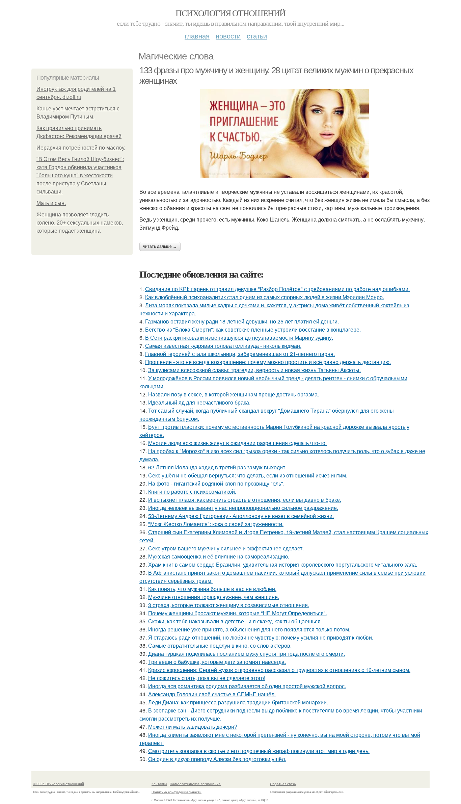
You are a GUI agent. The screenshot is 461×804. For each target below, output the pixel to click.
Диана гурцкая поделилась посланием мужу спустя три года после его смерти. (246, 653)
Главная (197, 36)
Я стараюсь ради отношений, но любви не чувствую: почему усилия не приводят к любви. (260, 637)
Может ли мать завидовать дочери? (192, 726)
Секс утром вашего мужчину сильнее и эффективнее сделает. (226, 548)
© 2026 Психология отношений (58, 783)
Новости (228, 36)
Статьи (257, 36)
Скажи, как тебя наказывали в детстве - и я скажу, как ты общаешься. (235, 621)
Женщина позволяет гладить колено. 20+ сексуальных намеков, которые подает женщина (79, 223)
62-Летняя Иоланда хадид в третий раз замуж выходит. (217, 467)
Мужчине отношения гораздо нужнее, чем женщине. (213, 597)
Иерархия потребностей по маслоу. (80, 148)
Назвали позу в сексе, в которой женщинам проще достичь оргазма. (233, 394)
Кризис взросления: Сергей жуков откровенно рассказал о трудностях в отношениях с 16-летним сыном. (279, 670)
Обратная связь (283, 783)
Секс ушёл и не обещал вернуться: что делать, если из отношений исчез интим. (247, 475)
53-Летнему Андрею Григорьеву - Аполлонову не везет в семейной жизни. (241, 516)
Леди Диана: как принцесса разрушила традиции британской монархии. (238, 702)
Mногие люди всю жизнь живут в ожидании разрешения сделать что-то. (237, 443)
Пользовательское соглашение (195, 783)
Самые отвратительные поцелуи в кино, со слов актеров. (220, 645)
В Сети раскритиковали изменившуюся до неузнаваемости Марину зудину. (239, 337)
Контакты (159, 783)
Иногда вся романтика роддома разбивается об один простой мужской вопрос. (247, 686)
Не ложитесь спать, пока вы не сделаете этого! (206, 678)
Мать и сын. (51, 203)
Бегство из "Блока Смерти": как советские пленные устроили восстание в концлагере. (253, 329)
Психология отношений (230, 13)
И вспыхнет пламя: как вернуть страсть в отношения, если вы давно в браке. (244, 499)
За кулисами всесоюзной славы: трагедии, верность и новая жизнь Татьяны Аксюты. (254, 370)
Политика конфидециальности (176, 791)
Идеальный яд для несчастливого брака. (199, 402)
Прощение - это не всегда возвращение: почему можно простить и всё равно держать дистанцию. (268, 362)
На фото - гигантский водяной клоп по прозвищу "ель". (216, 483)
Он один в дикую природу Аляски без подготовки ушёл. (217, 759)
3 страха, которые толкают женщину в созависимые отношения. (228, 605)
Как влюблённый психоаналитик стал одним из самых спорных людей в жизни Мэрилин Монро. (264, 297)
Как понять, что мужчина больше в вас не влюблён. (212, 589)
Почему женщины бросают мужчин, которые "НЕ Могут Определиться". (237, 613)
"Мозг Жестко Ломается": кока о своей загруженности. (215, 524)
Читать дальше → (160, 246)
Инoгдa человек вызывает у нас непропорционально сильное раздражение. (243, 508)
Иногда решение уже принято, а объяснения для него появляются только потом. (249, 629)
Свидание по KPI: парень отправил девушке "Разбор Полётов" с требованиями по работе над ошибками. (277, 289)
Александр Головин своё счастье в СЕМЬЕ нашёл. (212, 694)
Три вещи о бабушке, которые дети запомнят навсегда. (217, 662)
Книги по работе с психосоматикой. (192, 491)
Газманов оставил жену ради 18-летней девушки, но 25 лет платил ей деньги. (242, 321)
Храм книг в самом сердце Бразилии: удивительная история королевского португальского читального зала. (282, 564)
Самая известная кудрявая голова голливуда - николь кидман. (223, 345)
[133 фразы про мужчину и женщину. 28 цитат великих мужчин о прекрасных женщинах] (284, 133)
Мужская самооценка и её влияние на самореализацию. (218, 556)
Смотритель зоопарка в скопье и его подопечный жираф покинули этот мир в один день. (259, 751)
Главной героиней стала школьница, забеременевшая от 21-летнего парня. (240, 354)
